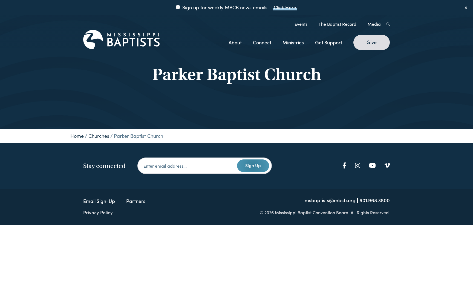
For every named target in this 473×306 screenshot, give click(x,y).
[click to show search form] (388, 23)
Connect (262, 42)
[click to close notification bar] (466, 7)
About (235, 42)
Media (374, 24)
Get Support (328, 42)
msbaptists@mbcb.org (330, 200)
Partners (135, 201)
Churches (98, 136)
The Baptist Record (337, 24)
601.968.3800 (374, 200)
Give (372, 42)
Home (77, 136)
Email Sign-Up (99, 201)
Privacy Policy (98, 212)
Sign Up (253, 165)
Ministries (293, 42)
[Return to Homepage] (121, 40)
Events (301, 24)
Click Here (285, 7)
